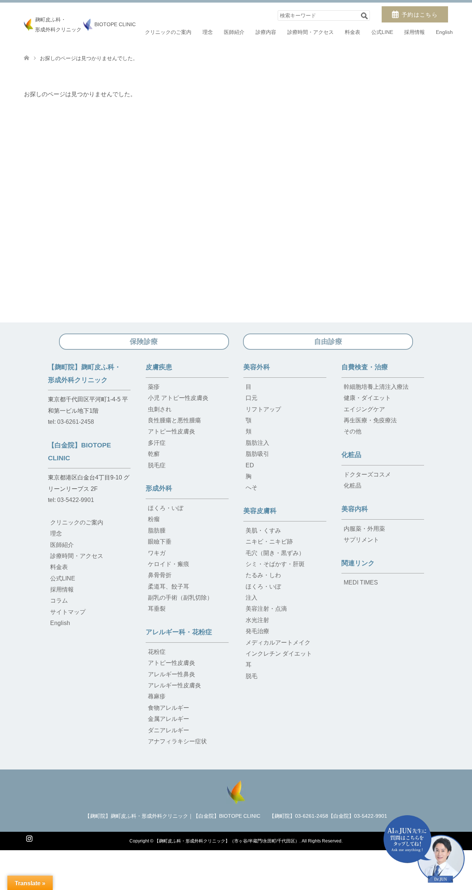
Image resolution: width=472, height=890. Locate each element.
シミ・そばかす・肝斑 (275, 564)
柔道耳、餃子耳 (168, 586)
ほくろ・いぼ (165, 508)
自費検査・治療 (364, 367)
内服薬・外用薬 (364, 529)
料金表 (352, 32)
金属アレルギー (168, 719)
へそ (251, 487)
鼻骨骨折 (159, 575)
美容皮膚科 (260, 510)
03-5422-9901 (75, 500)
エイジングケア (364, 409)
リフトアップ (263, 409)
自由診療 (328, 341)
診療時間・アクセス (310, 32)
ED (250, 465)
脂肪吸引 (257, 454)
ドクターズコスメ (367, 474)
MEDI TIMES (361, 582)
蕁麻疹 (157, 696)
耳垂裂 (157, 608)
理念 (207, 32)
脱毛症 (157, 465)
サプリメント (361, 540)
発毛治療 (257, 631)
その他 (352, 431)
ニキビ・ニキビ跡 (269, 541)
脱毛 (251, 676)
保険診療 (144, 341)
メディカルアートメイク (278, 642)
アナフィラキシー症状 (177, 741)
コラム (59, 600)
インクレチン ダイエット (279, 653)
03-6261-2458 (75, 422)
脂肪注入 (257, 443)
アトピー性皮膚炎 (171, 431)
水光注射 (257, 620)
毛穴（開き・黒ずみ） (275, 553)
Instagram (29, 837)
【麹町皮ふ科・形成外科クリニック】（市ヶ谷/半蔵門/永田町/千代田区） (227, 841)
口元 (251, 398)
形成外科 (159, 488)
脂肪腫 (157, 530)
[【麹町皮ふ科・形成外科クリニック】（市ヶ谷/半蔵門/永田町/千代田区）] (236, 791)
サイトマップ (68, 612)
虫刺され (159, 409)
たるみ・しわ (263, 575)
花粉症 (157, 652)
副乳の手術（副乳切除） (180, 597)
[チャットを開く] (424, 849)
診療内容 (266, 32)
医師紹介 (234, 32)
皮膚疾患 (159, 367)
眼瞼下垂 (159, 541)
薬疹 (154, 387)
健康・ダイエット (367, 398)
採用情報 (414, 32)
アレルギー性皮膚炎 (174, 685)
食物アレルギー (168, 708)
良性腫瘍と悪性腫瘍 (174, 420)
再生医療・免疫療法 (370, 420)
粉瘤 (154, 519)
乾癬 (154, 454)
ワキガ (157, 553)
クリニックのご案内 (168, 32)
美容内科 (354, 509)
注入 (251, 597)
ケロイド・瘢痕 (168, 564)
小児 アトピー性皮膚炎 (178, 398)
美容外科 (256, 367)
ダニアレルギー (168, 730)
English (444, 32)
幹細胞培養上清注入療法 (376, 387)
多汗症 (157, 443)
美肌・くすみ (263, 530)
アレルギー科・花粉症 (179, 632)
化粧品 (351, 454)
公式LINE (382, 32)
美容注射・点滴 (266, 608)
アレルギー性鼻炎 (171, 674)
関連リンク (358, 563)
